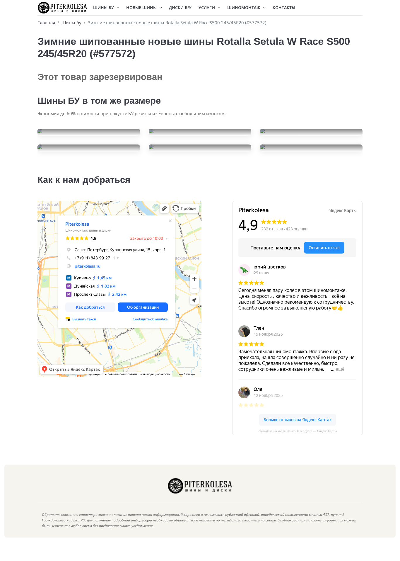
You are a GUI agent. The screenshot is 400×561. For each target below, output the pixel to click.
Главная (46, 22)
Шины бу (71, 22)
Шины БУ (104, 7)
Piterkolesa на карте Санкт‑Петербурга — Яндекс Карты (297, 431)
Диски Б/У (180, 7)
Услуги (207, 7)
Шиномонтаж (244, 7)
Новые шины (142, 7)
